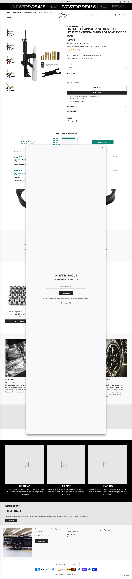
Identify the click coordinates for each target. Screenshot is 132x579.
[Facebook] (62, 303)
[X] (66, 303)
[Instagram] (70, 303)
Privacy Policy (72, 298)
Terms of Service (82, 298)
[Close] (102, 148)
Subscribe (66, 293)
